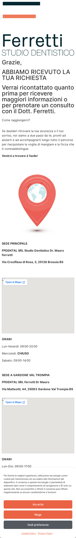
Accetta (38, 504)
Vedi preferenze (38, 525)
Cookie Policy (29, 533)
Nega (38, 514)
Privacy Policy (45, 533)
